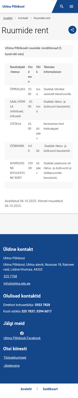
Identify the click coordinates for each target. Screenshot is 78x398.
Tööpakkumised (15, 358)
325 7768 (10, 276)
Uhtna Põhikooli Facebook (22, 338)
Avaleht (8, 18)
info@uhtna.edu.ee (17, 283)
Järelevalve (12, 366)
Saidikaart (50, 389)
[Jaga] (72, 30)
